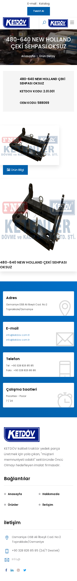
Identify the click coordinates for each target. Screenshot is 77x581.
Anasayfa (28, 56)
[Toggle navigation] (72, 22)
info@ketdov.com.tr (18, 335)
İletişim (47, 505)
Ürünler (13, 505)
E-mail (31, 4)
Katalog (44, 4)
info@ (16, 559)
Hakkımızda (50, 494)
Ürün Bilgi (17, 170)
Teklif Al (38, 11)
